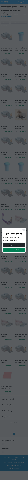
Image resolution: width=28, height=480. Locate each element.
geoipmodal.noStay (14, 245)
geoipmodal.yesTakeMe (14, 250)
